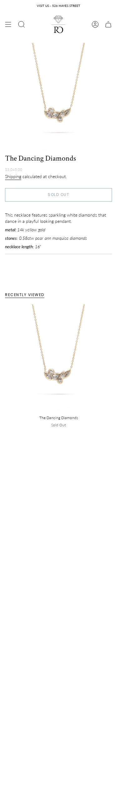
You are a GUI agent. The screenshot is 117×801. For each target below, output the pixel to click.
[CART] (108, 24)
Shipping (13, 176)
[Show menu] (8, 24)
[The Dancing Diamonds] (58, 358)
